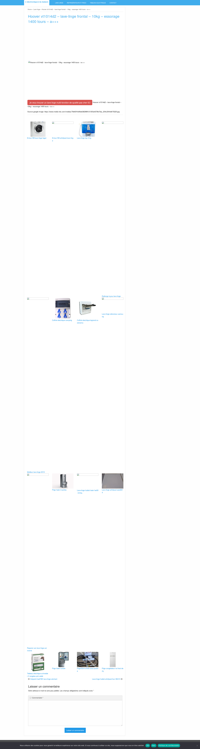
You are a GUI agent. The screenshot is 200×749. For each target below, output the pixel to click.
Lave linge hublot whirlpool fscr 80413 (106, 679)
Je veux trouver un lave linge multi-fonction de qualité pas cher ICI (59, 102)
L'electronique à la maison (36, 1)
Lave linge (59, 3)
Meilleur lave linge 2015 (36, 472)
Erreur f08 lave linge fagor (36, 138)
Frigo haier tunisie (58, 668)
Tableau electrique (98, 3)
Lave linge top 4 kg (84, 138)
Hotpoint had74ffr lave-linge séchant (43, 679)
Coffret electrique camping (62, 320)
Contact (112, 3)
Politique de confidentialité (169, 745)
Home (30, 9)
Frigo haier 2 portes (59, 490)
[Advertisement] (75, 43)
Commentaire (37, 698)
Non (153, 745)
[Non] (197, 745)
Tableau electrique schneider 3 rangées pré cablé (37, 674)
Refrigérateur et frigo (76, 3)
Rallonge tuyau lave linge (111, 296)
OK (148, 745)
